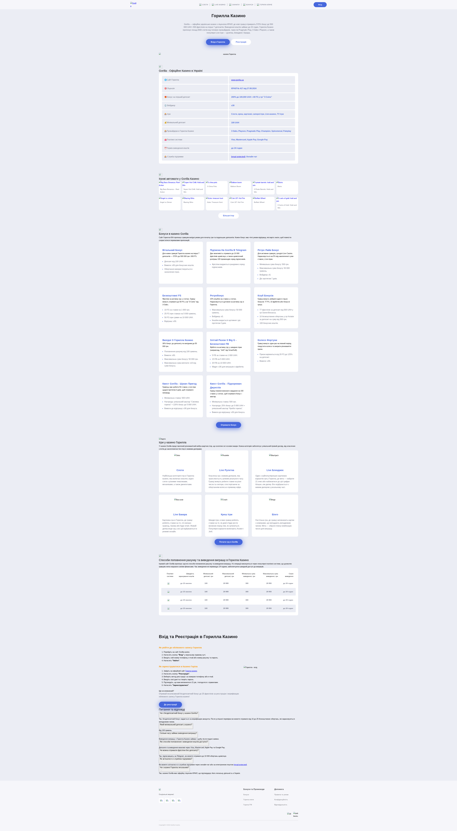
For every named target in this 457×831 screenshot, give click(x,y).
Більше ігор (228, 216)
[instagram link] (167, 800)
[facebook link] (161, 800)
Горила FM (247, 805)
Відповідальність (280, 805)
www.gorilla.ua (237, 80)
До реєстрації (170, 705)
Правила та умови (281, 795)
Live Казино (220, 5)
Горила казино (191, 671)
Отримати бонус (228, 425)
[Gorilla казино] (133, 5)
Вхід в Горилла (218, 42)
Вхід (320, 5)
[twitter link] (179, 800)
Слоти (205, 5)
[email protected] (238, 157)
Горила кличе (266, 5)
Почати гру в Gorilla (228, 542)
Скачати (235, 5)
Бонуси (249, 5)
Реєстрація (241, 42)
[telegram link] (173, 800)
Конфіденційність (281, 800)
